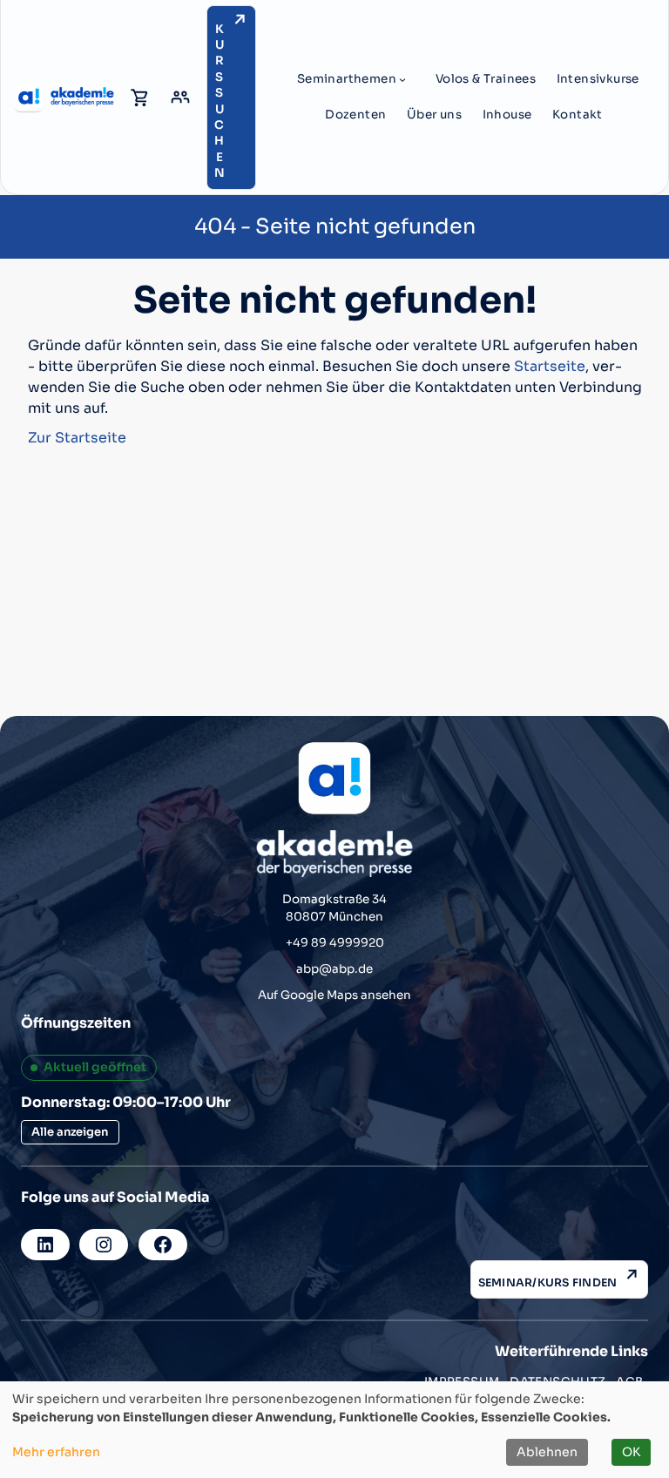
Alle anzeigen (69, 1131)
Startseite (549, 366)
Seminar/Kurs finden (548, 1283)
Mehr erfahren (56, 1452)
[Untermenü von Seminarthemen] (402, 79)
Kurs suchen (219, 101)
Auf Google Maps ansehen (334, 995)
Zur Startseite (77, 438)
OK (631, 1452)
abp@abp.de (334, 969)
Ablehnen (547, 1452)
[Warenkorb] (140, 97)
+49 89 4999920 (335, 942)
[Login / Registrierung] (180, 97)
